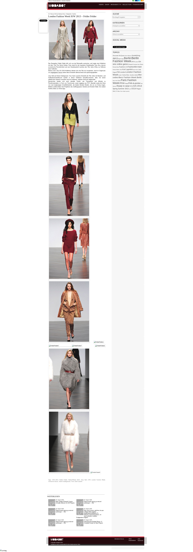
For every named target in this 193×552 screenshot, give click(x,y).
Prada (126, 83)
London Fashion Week (98, 480)
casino (136, 61)
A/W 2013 (55, 480)
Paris (119, 80)
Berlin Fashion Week (126, 59)
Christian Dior (136, 64)
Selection (127, 4)
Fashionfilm (132, 67)
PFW (122, 83)
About (50, 1)
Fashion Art (138, 4)
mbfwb (136, 75)
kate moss (135, 69)
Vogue (139, 89)
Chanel (130, 64)
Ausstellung (136, 55)
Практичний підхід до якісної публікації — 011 (92, 502)
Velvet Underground (64, 481)
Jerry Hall (84, 480)
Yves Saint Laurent (124, 91)
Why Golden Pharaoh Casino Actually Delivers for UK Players (65, 502)
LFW (118, 72)
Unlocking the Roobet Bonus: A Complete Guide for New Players (93, 522)
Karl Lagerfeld (127, 69)
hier (64, 88)
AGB (139, 538)
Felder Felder (63, 480)
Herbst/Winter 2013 (74, 480)
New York (115, 80)
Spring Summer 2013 (120, 89)
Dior (118, 67)
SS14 (133, 89)
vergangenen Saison (56, 72)
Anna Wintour (128, 55)
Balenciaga (121, 58)
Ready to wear (123, 86)
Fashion (74, 14)
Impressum (140, 540)
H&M (140, 67)
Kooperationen (57, 1)
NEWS (101, 4)
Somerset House (53, 481)
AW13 (115, 58)
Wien (119, 91)
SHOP (107, 4)
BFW (133, 61)
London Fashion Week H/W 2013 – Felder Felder (72, 16)
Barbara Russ (62, 14)
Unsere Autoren (66, 1)
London (122, 72)
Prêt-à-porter (134, 83)
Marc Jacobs (130, 75)
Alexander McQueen (119, 55)
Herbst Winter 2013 (117, 69)
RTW (131, 86)
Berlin (127, 58)
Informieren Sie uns (119, 538)
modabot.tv (116, 4)
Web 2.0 (115, 91)
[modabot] (56, 7)
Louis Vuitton (122, 75)
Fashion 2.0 (123, 67)
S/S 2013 (137, 86)
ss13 (130, 88)
